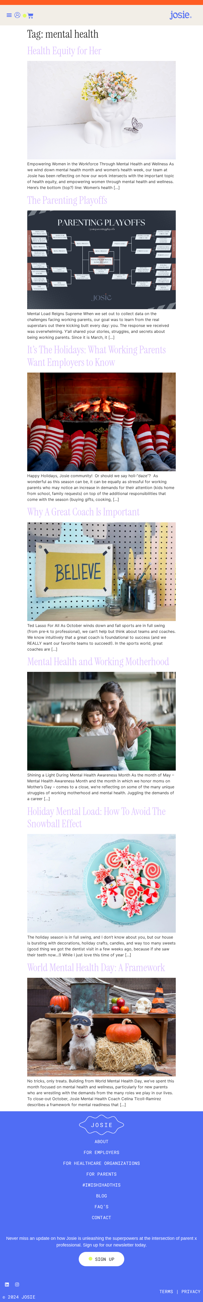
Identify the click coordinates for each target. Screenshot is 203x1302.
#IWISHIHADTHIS (101, 1185)
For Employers (101, 1152)
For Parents (101, 1174)
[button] (9, 15)
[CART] (28, 13)
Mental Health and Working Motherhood (98, 661)
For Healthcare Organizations (101, 1163)
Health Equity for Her (64, 50)
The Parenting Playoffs (67, 200)
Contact (101, 1217)
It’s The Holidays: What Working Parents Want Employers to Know (96, 356)
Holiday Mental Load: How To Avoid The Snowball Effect (96, 817)
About (101, 1141)
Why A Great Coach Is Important (83, 512)
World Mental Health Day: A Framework (96, 967)
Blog (101, 1196)
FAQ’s (101, 1206)
